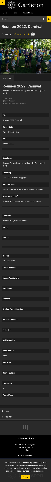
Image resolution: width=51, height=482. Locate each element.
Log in (5, 13)
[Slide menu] (2, 2)
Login (6, 411)
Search (49, 19)
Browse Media (28, 13)
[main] (25, 228)
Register (8, 416)
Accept (25, 477)
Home (15, 13)
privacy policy (41, 468)
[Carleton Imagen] (25, 5)
